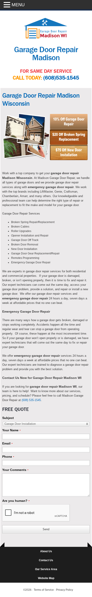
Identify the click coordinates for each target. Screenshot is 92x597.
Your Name (11, 430)
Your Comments (15, 470)
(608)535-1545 (61, 78)
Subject (8, 418)
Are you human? (15, 501)
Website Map (46, 578)
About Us (46, 551)
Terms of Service (44, 589)
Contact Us (46, 560)
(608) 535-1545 (31, 400)
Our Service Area (46, 569)
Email (7, 443)
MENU (18, 4)
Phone (8, 456)
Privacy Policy (64, 589)
